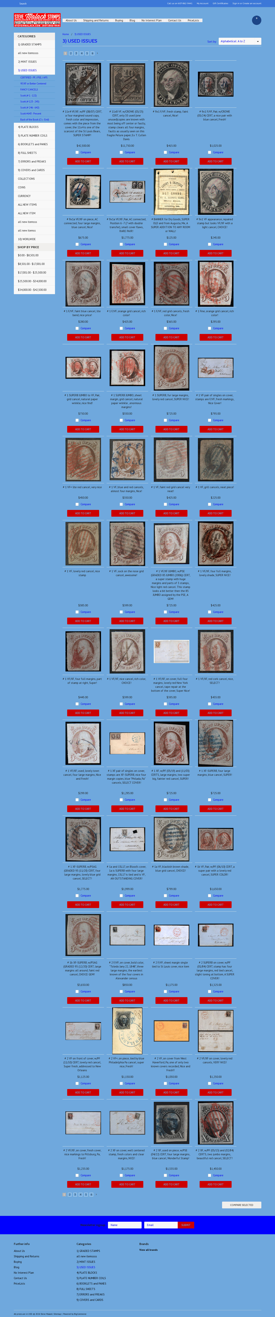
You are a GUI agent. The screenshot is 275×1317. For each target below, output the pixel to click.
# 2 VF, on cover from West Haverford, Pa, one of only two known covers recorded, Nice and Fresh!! (170, 1064)
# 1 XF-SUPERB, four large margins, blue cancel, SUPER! (215, 773)
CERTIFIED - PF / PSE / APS (34, 77)
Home (65, 34)
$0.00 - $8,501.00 (28, 255)
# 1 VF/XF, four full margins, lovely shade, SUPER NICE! (214, 573)
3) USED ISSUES (27, 70)
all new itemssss (28, 53)
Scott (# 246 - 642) (29, 107)
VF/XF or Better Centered (33, 83)
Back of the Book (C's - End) (34, 119)
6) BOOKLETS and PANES (33, 144)
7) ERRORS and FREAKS (32, 161)
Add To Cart (83, 161)
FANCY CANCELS (29, 89)
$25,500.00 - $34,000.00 (32, 281)
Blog (132, 20)
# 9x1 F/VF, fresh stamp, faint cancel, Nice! (170, 113)
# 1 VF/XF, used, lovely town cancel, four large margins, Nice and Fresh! (82, 774)
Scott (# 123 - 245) (29, 101)
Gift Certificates (220, 3)
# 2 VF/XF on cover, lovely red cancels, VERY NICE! (214, 1060)
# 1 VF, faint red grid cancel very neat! (170, 489)
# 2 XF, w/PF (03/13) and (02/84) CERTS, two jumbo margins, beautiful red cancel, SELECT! (215, 1154)
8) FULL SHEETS (27, 153)
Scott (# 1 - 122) (28, 95)
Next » (96, 1195)
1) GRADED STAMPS (30, 44)
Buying (119, 20)
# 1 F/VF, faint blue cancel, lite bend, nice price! (82, 313)
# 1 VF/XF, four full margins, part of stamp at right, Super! (82, 681)
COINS (21, 187)
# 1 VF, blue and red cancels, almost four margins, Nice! (126, 489)
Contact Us (174, 20)
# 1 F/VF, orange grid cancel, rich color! (126, 313)
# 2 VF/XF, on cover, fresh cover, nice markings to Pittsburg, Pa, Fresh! (82, 1154)
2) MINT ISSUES (27, 61)
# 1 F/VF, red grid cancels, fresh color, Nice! (170, 313)
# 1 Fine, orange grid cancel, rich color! (214, 313)
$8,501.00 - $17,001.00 (31, 264)
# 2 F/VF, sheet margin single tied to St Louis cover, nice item (170, 964)
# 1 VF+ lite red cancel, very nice (82, 487)
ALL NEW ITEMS (27, 204)
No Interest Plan (152, 20)
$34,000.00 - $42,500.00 (32, 290)
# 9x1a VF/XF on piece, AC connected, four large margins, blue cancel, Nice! (82, 223)
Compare (86, 152)
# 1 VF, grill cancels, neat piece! (215, 487)
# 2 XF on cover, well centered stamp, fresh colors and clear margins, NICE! (126, 1154)
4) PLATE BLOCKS (28, 127)
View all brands (148, 1250)
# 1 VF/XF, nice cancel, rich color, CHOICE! (126, 681)
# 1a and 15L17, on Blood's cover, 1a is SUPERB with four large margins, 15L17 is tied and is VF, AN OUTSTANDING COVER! (126, 872)
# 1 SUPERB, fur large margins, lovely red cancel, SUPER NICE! (170, 397)
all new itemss (27, 230)
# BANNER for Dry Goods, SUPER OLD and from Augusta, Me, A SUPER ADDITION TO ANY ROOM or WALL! (170, 225)
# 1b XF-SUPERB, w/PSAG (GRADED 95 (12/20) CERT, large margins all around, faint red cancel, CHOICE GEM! (82, 968)
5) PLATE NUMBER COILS (32, 135)
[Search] (15, 3)
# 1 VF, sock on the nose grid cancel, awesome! (126, 573)
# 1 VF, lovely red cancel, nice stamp (82, 573)
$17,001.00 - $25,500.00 (32, 272)
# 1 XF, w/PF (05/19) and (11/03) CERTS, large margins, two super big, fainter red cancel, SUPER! (170, 774)
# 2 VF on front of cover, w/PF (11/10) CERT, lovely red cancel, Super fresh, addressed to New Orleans (82, 1064)
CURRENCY (24, 196)
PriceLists (193, 20)
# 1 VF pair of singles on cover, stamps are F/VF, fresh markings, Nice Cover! (214, 399)
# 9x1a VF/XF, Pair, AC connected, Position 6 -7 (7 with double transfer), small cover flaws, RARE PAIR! (126, 225)
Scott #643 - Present (30, 113)
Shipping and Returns (96, 20)
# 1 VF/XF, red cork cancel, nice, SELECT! (214, 681)
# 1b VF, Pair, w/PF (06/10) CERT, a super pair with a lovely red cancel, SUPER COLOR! (215, 870)
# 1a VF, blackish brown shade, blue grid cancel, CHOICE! (170, 868)
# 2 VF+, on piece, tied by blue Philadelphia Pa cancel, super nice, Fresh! (126, 1062)
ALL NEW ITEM (26, 213)
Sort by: (212, 41)
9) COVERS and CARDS (31, 170)
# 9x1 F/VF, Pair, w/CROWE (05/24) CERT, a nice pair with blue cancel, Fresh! (214, 115)
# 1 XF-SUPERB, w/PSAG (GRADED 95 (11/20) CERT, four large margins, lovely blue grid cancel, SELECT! (82, 872)
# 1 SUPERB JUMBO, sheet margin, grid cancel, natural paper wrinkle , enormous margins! (126, 401)
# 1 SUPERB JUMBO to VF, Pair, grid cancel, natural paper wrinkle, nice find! (82, 399)
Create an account (252, 3)
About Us (71, 20)
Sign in (236, 3)
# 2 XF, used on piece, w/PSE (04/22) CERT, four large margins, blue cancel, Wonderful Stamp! (170, 1154)
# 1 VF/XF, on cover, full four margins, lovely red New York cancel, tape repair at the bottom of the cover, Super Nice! (170, 684)
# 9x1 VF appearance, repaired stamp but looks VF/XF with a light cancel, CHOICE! (214, 223)
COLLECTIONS (26, 178)
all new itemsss (27, 222)
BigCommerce (80, 1314)
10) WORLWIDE (27, 239)
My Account (202, 3)
